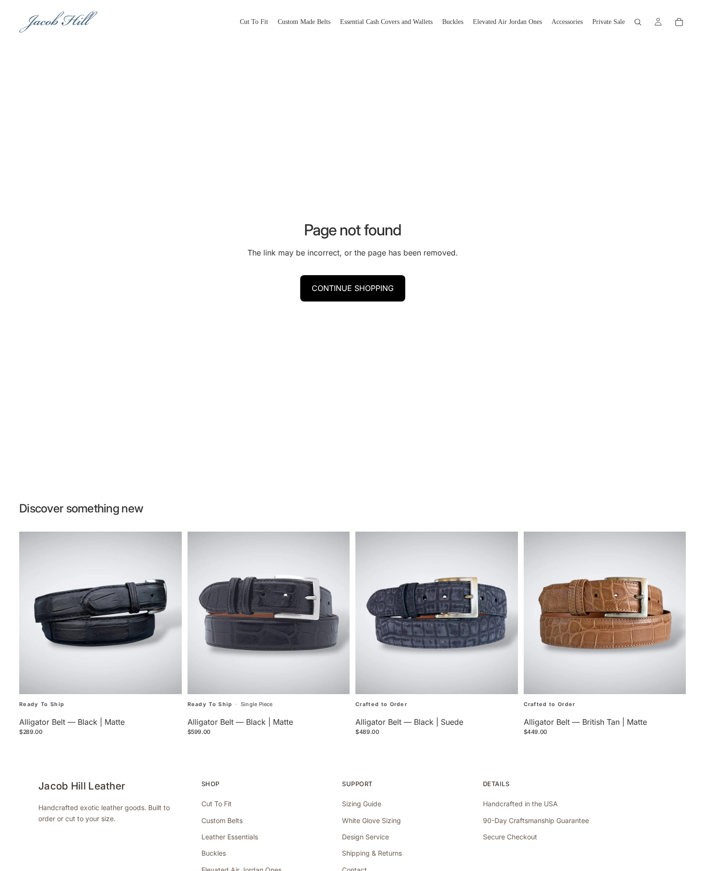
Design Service (365, 837)
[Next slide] (167, 612)
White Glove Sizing (371, 820)
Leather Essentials (229, 837)
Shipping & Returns (372, 853)
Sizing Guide (361, 804)
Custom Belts (222, 820)
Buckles (213, 853)
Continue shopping (353, 288)
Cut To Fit (216, 804)
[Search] (637, 22)
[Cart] (679, 22)
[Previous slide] (33, 612)
